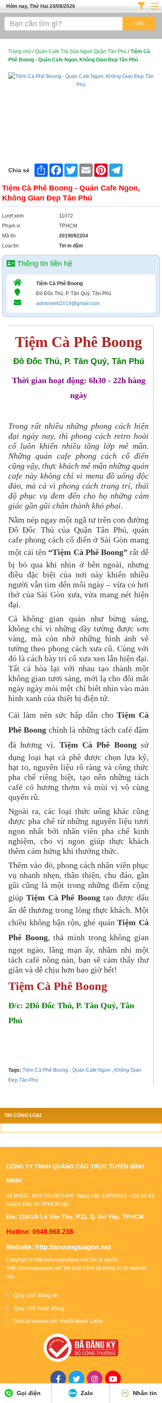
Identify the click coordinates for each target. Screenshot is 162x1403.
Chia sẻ (18, 170)
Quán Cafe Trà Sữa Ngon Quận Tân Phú (81, 51)
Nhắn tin (144, 1393)
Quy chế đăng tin (36, 1295)
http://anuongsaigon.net (73, 1247)
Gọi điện (28, 1393)
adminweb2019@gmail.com (68, 303)
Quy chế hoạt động (39, 1308)
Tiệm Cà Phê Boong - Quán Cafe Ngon (66, 1070)
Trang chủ (19, 51)
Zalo (86, 1393)
